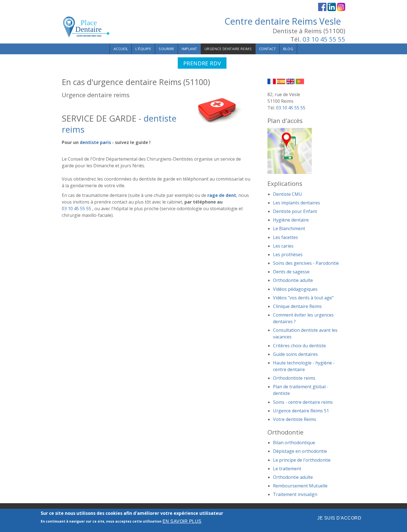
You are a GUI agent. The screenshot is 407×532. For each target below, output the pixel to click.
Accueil (121, 48)
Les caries (283, 246)
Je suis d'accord (339, 518)
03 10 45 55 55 (324, 39)
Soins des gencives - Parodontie (306, 263)
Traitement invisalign (295, 494)
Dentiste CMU (287, 194)
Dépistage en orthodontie (300, 451)
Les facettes (285, 237)
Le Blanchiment (289, 228)
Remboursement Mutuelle (300, 486)
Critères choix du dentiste (299, 346)
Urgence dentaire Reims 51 (301, 411)
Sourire (166, 48)
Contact (267, 48)
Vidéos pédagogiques (295, 289)
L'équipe (143, 48)
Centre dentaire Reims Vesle (283, 21)
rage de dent (221, 195)
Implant (189, 48)
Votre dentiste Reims (294, 419)
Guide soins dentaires (295, 354)
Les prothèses (288, 254)
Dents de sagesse (291, 272)
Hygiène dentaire (291, 220)
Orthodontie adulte (293, 280)
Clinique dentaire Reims (297, 306)
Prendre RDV (202, 63)
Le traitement (287, 469)
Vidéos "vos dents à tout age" (303, 298)
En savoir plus (182, 521)
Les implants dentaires (296, 203)
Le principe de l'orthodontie (302, 460)
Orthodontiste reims (294, 378)
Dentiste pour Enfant (295, 211)
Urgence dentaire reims (228, 48)
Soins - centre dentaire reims (303, 402)
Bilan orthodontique (294, 443)
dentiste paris (95, 142)
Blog (288, 48)
